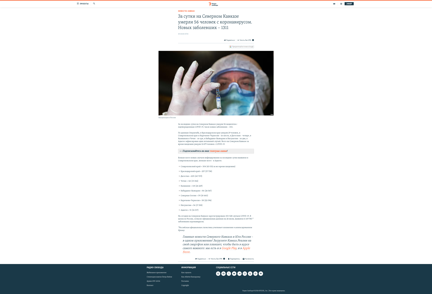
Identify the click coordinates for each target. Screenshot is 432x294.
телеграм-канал (218, 151)
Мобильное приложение (156, 273)
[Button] (229, 40)
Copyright (185, 285)
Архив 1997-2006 (153, 281)
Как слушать (186, 273)
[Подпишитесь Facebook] (223, 274)
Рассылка (185, 281)
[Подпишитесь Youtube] (234, 274)
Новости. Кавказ (186, 11)
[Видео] (334, 4)
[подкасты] (341, 4)
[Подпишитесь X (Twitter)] (229, 274)
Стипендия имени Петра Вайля (159, 277)
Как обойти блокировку (190, 277)
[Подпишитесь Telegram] (239, 274)
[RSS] (250, 274)
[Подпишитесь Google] (218, 274)
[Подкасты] (255, 274)
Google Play (229, 248)
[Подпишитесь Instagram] (245, 274)
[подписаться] (261, 274)
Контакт (150, 285)
